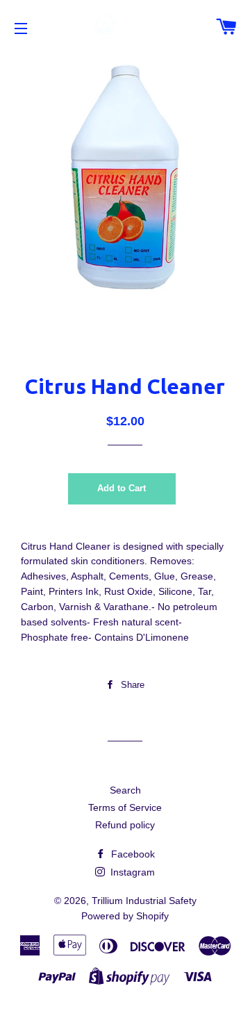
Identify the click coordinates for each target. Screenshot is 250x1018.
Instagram (131, 872)
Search (125, 790)
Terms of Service (125, 807)
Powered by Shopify (125, 915)
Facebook (131, 854)
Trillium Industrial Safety (144, 900)
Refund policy (125, 824)
